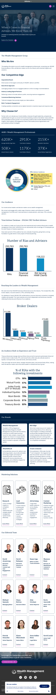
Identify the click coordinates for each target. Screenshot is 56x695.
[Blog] (35, 677)
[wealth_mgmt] (20, 677)
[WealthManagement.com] (25, 677)
